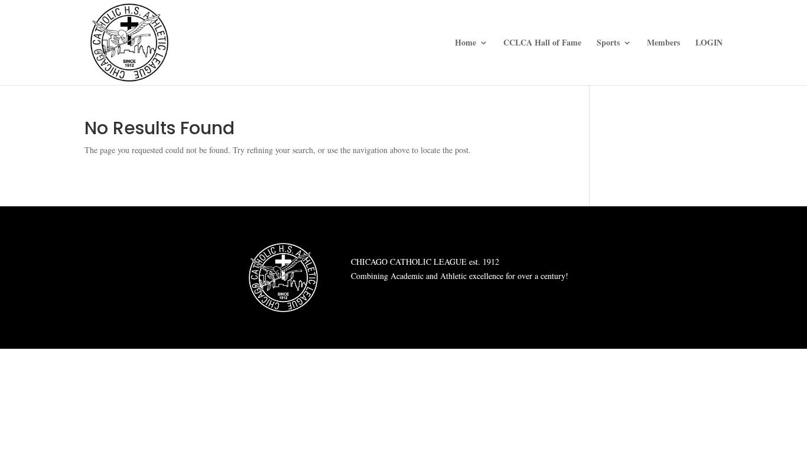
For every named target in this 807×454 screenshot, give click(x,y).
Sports (608, 43)
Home (465, 43)
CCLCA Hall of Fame (542, 43)
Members (663, 43)
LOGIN (709, 43)
